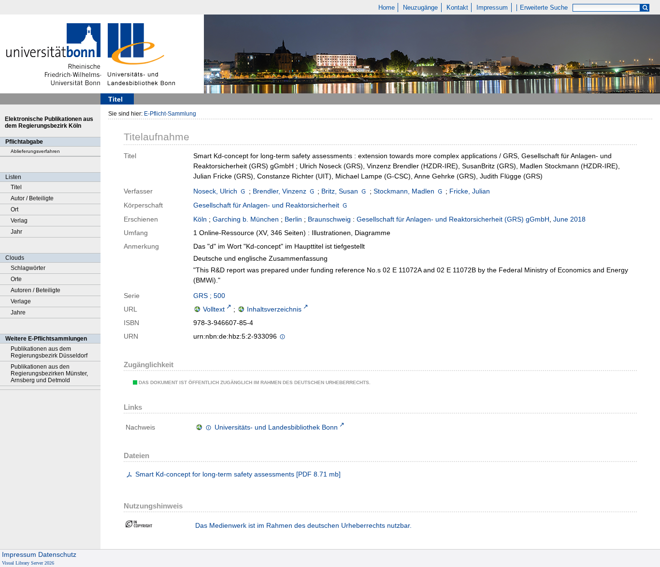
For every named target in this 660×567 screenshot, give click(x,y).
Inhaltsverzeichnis (274, 309)
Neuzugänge (420, 7)
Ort (14, 209)
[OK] (645, 8)
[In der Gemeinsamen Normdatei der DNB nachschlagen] (242, 191)
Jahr (16, 231)
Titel (16, 187)
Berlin (293, 219)
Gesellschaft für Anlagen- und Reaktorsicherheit (266, 205)
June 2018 (569, 219)
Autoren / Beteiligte (35, 290)
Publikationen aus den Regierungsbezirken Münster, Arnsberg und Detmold (49, 373)
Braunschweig (329, 219)
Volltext (214, 309)
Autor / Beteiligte (32, 198)
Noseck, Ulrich (215, 191)
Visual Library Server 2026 (28, 563)
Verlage (21, 301)
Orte (16, 279)
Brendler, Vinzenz (279, 191)
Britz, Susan (339, 191)
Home (386, 7)
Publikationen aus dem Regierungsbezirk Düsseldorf (49, 352)
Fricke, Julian (469, 191)
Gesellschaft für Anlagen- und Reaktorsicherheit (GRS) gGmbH (453, 219)
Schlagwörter (28, 268)
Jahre (18, 312)
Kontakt (457, 7)
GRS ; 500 (209, 295)
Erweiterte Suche (544, 7)
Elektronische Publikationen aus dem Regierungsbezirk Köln (49, 122)
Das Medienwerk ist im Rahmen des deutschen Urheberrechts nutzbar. (303, 525)
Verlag (19, 220)
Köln (200, 219)
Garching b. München (246, 219)
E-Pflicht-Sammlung (170, 113)
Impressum (492, 7)
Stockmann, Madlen (403, 191)
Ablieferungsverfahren (35, 151)
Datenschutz (57, 554)
